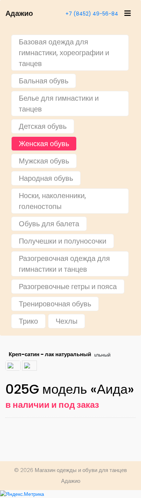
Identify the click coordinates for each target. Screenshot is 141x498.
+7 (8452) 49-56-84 (91, 13)
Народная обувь (46, 178)
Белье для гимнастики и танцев (59, 103)
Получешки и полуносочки (62, 241)
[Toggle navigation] (128, 13)
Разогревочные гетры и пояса (68, 286)
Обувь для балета (49, 224)
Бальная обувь (43, 81)
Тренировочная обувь (55, 304)
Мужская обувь (44, 161)
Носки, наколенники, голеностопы (52, 201)
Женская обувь (44, 144)
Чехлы (66, 321)
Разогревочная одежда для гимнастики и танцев (64, 263)
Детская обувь (43, 126)
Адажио (19, 13)
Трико (28, 321)
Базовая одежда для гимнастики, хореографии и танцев (64, 53)
